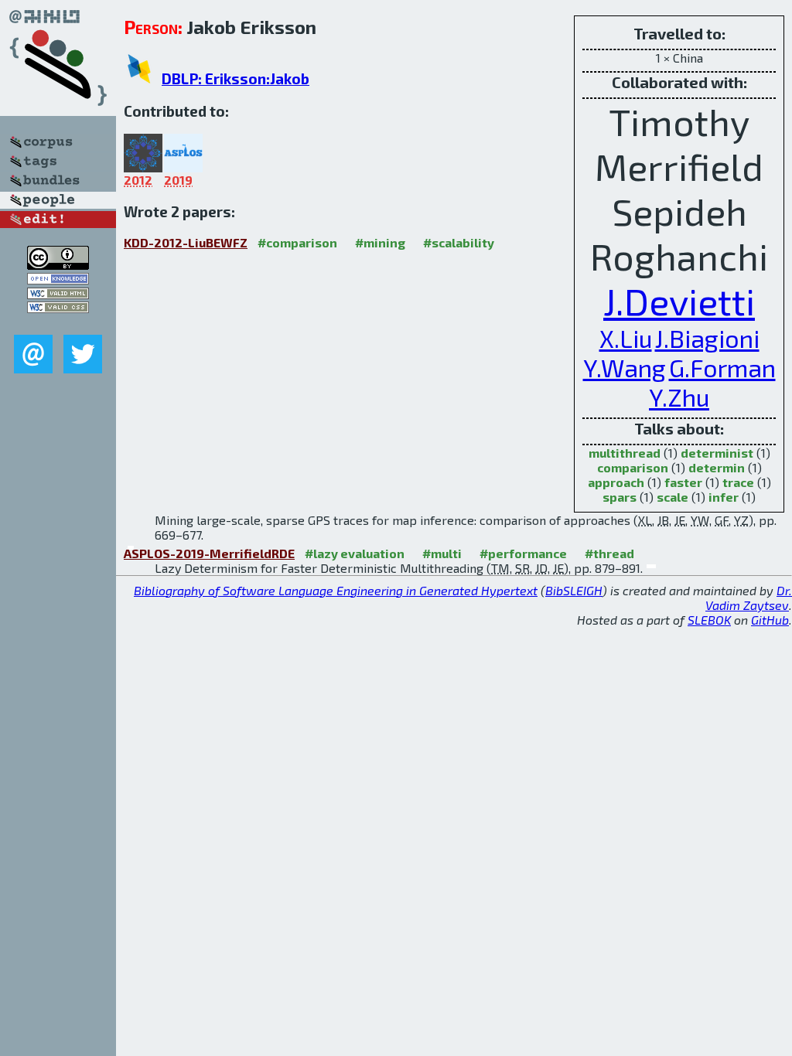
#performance (523, 553)
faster (683, 482)
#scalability (458, 242)
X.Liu (625, 338)
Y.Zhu (679, 396)
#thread (609, 553)
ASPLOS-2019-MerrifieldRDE (209, 553)
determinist (717, 452)
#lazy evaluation (355, 553)
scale (672, 496)
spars (620, 496)
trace (738, 482)
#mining (380, 242)
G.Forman (722, 367)
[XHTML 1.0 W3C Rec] (58, 294)
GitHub (770, 619)
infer (723, 496)
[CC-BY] (58, 264)
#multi (442, 553)
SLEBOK (709, 619)
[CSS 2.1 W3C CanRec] (58, 323)
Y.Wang (624, 367)
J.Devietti (679, 300)
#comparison (297, 242)
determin (716, 467)
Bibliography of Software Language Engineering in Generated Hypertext (336, 590)
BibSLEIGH (574, 590)
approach (616, 482)
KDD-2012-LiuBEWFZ (186, 242)
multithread (625, 452)
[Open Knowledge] (58, 279)
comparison (632, 467)
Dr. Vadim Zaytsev (748, 597)
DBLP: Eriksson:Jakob (235, 78)
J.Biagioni (707, 338)
